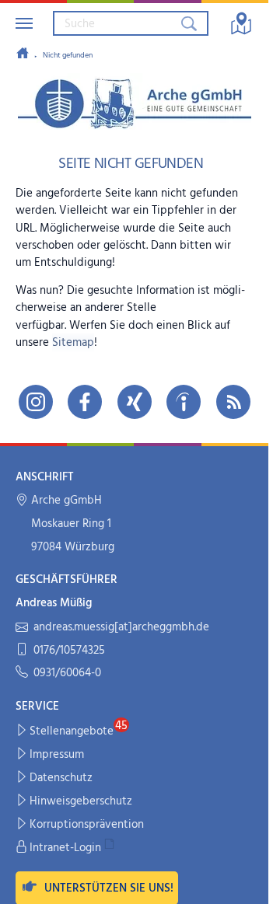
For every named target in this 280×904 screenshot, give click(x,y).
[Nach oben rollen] (246, 881)
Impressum (57, 754)
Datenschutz (61, 778)
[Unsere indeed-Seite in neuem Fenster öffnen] (183, 402)
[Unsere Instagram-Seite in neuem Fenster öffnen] (36, 402)
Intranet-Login (65, 848)
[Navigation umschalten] (24, 23)
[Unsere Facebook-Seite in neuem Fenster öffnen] (85, 402)
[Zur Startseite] (23, 54)
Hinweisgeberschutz (81, 801)
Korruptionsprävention (87, 824)
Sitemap (73, 342)
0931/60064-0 (67, 673)
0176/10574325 (69, 651)
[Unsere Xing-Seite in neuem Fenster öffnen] (134, 402)
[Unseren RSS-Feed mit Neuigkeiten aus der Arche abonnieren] (233, 402)
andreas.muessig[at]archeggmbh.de (121, 628)
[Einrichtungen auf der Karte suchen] (241, 23)
